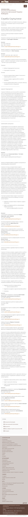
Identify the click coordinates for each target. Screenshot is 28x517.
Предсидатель (5, 460)
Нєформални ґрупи (6, 470)
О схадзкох (4, 476)
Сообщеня (4, 499)
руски (7, 4)
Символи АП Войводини (6, 440)
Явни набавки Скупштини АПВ (8, 448)
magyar (15, 3)
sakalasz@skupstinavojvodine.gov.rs (12, 56)
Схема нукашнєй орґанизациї (11, 424)
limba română (3, 4)
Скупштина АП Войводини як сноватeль (10, 444)
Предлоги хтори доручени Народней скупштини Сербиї (13, 483)
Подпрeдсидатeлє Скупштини (7, 463)
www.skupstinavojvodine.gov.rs (9, 512)
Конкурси (7, 431)
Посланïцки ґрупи (5, 464)
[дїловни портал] (25, 1)
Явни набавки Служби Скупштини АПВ (13, 428)
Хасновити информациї (6, 450)
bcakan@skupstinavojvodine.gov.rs (11, 242)
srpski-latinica (10, 3)
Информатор (4, 447)
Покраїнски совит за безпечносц (8, 469)
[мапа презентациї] (23, 503)
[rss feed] (24, 503)
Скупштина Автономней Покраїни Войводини (11, 11)
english (10, 4)
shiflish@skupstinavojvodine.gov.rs (11, 413)
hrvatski (23, 3)
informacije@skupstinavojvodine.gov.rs (10, 513)
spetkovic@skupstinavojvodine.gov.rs (12, 312)
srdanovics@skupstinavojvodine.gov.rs (12, 219)
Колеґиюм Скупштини (6, 461)
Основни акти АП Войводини (7, 484)
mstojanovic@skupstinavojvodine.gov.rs (13, 325)
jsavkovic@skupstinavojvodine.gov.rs (12, 406)
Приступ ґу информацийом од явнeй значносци (11, 445)
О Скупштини (4, 439)
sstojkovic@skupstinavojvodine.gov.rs (12, 46)
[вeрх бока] (26, 503)
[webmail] (27, 1)
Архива (3, 479)
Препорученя (4, 486)
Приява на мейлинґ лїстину (7, 501)
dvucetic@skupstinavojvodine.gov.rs (12, 226)
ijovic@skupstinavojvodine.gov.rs (11, 234)
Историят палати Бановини (7, 451)
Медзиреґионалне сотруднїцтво (8, 442)
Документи (7, 426)
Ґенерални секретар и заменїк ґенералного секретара (12, 472)
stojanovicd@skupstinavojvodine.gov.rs (12, 400)
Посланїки (4, 466)
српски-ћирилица (3, 3)
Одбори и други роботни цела (8, 467)
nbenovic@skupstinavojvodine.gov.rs (12, 393)
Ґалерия (3, 453)
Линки (3, 454)
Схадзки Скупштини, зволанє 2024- (9, 477)
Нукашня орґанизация (10, 422)
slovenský (19, 3)
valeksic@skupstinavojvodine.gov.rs (12, 319)
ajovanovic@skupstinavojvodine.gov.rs (12, 299)
